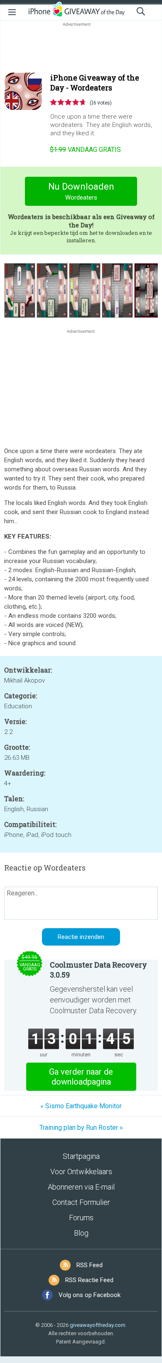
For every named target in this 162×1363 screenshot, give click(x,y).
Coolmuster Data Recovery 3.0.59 (98, 970)
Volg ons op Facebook (89, 1295)
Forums (81, 1217)
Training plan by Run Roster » (81, 1127)
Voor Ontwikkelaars (81, 1171)
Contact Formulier (81, 1202)
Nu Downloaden (81, 191)
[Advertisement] (81, 48)
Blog (81, 1233)
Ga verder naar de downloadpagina (81, 1077)
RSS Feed (89, 1265)
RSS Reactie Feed (89, 1280)
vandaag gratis (85, 150)
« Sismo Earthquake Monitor (81, 1106)
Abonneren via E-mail (81, 1187)
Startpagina (81, 1156)
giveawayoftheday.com (97, 1325)
